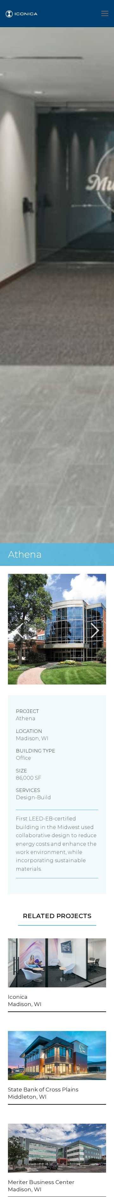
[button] (104, 13)
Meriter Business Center (41, 1182)
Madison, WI (24, 1004)
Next (111, 687)
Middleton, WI (27, 1097)
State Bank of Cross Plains (43, 1089)
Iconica (18, 997)
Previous (3, 687)
